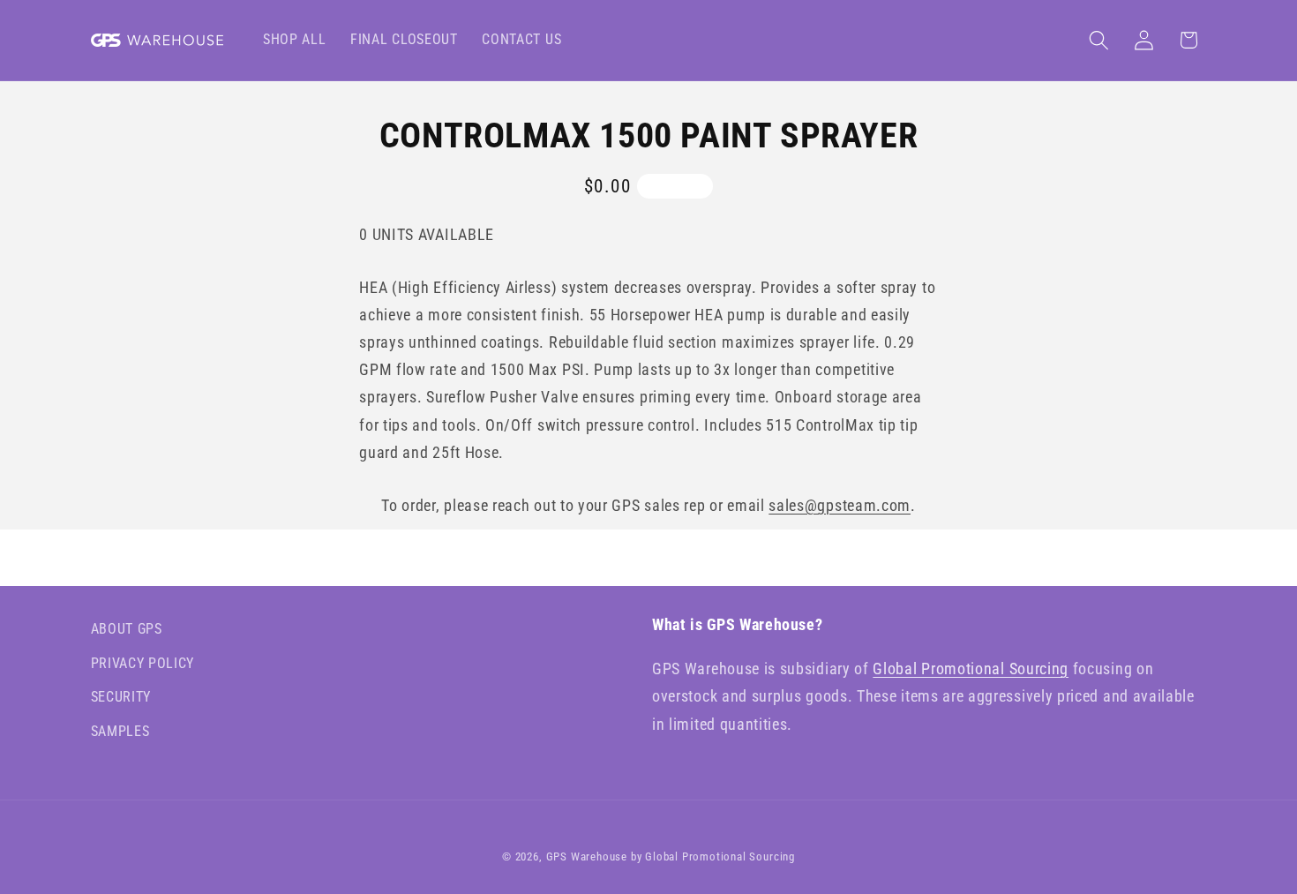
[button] (1098, 40)
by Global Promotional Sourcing (713, 856)
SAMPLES (120, 731)
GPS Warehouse (586, 856)
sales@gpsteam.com (839, 505)
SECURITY (121, 697)
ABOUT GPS (126, 628)
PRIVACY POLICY (143, 663)
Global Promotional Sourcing (970, 668)
